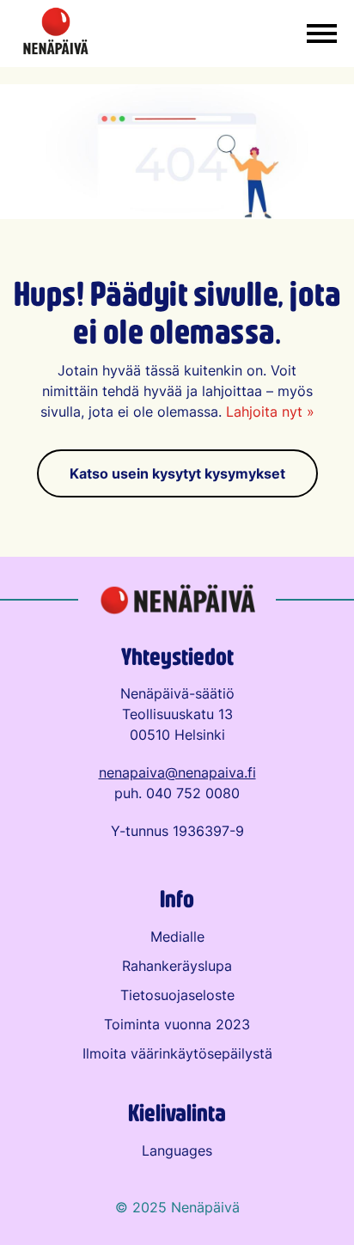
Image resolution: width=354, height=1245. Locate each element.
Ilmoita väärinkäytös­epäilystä (177, 1053)
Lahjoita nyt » (270, 411)
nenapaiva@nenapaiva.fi (177, 772)
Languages (177, 1150)
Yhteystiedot (177, 656)
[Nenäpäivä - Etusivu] (56, 33)
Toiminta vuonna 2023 (177, 1024)
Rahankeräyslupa (177, 965)
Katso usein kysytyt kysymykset (177, 473)
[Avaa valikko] (322, 34)
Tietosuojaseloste (177, 995)
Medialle (177, 936)
